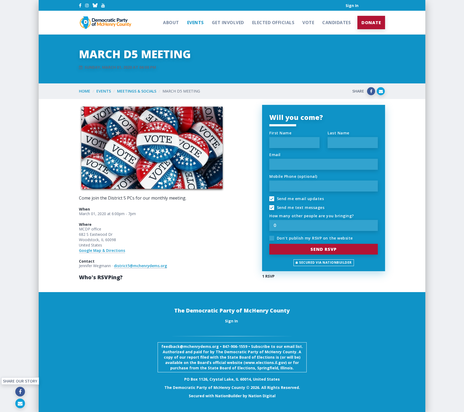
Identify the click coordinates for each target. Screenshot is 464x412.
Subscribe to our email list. (277, 346)
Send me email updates (300, 198)
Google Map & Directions (102, 250)
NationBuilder (228, 395)
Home (84, 91)
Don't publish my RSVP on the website (314, 238)
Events (195, 22)
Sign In (352, 5)
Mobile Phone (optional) (293, 176)
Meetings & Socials (136, 91)
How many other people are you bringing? (311, 215)
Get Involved (228, 22)
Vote (308, 22)
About (171, 22)
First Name (280, 132)
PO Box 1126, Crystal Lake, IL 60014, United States (232, 379)
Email (275, 154)
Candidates (336, 22)
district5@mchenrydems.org (140, 265)
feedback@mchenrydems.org (190, 346)
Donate (371, 22)
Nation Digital (262, 395)
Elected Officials (273, 22)
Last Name (338, 132)
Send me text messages (300, 207)
